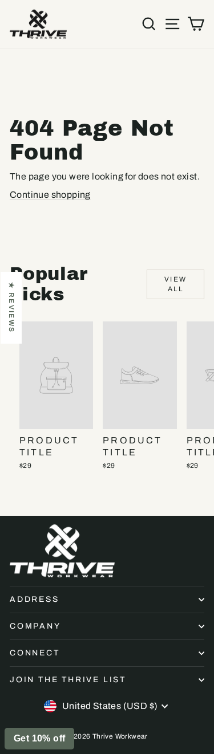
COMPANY (35, 626)
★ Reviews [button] (11, 307)
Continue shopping (50, 194)
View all (175, 284)
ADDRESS (34, 599)
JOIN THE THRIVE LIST (68, 679)
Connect (35, 653)
